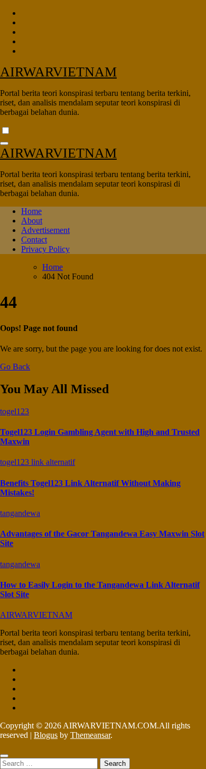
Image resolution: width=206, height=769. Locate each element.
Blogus (46, 735)
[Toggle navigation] (4, 143)
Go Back (15, 366)
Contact (34, 239)
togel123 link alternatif (37, 461)
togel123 (14, 411)
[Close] (4, 755)
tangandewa (20, 513)
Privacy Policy (45, 249)
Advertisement (45, 230)
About (31, 220)
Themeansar (90, 735)
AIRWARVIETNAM (58, 72)
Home (31, 211)
